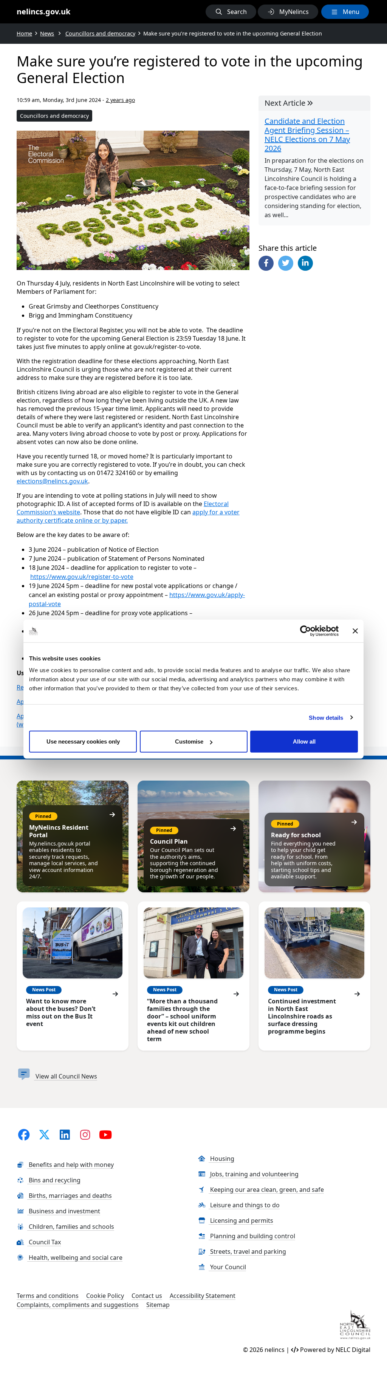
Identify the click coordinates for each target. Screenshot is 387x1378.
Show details (326, 717)
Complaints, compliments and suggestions (78, 1305)
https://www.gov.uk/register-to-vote (81, 576)
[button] (231, 12)
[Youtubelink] (105, 1134)
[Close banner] (355, 630)
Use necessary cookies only (83, 741)
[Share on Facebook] (266, 263)
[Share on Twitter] (285, 263)
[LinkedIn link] (64, 1134)
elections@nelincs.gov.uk (52, 481)
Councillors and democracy (54, 115)
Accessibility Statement (202, 1296)
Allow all (304, 741)
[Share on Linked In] (305, 263)
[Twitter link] (44, 1134)
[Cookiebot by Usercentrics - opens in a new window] (305, 630)
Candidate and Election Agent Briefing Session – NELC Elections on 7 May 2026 (307, 135)
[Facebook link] (24, 1134)
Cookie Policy (105, 1296)
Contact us (147, 1296)
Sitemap (158, 1305)
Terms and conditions (48, 1296)
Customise (189, 741)
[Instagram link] (85, 1134)
